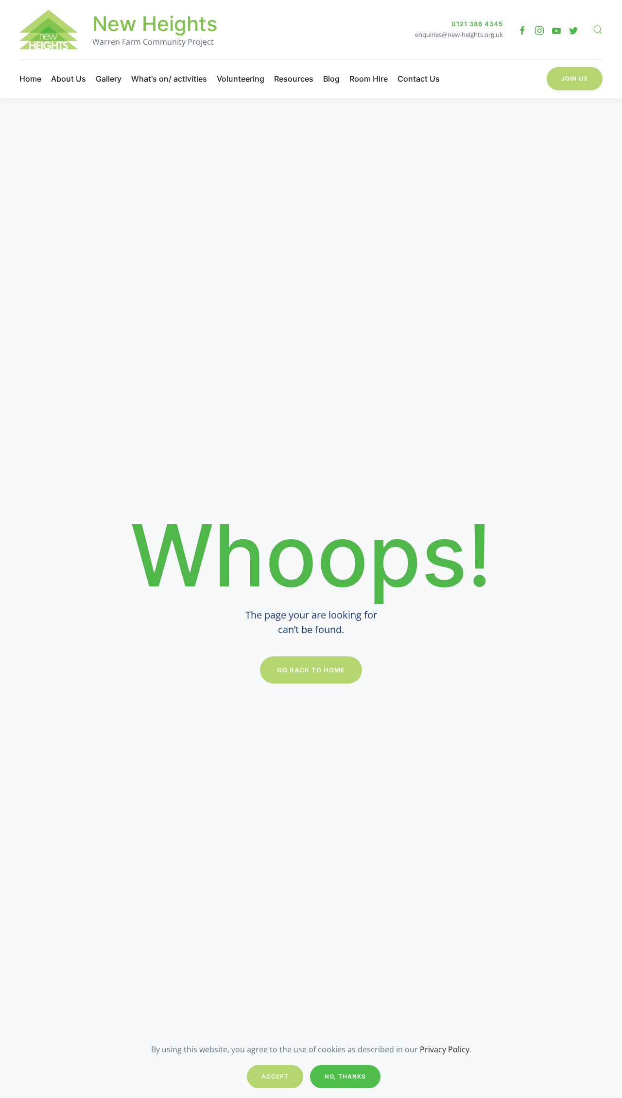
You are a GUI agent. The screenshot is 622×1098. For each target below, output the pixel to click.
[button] (598, 29)
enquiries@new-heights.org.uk (459, 34)
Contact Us (418, 79)
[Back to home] (48, 30)
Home (30, 79)
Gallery (108, 79)
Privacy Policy (444, 1049)
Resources (293, 79)
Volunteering (240, 79)
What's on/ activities (169, 79)
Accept (275, 1076)
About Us (68, 79)
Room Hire (368, 79)
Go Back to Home (311, 670)
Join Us (574, 78)
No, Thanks (345, 1076)
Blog (331, 79)
